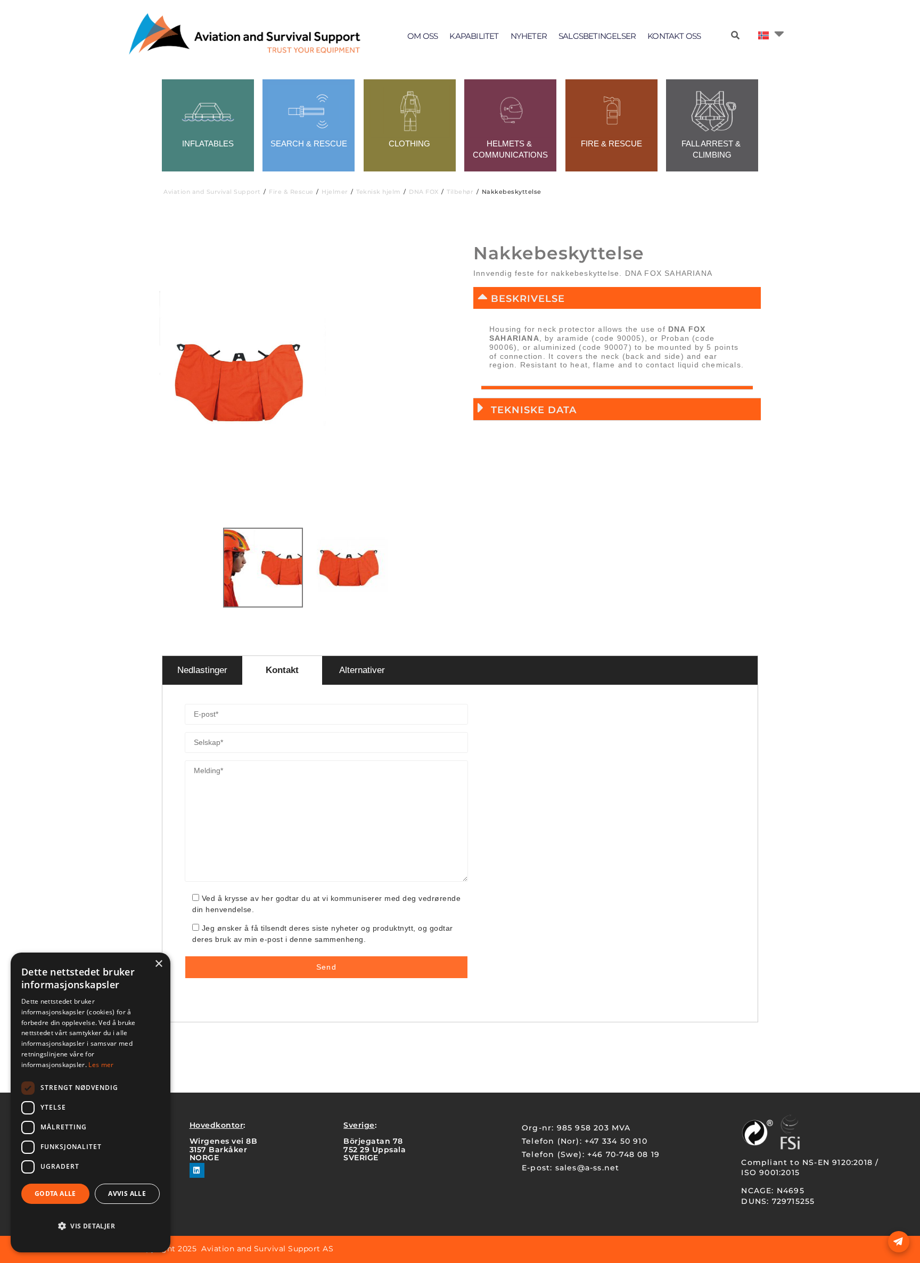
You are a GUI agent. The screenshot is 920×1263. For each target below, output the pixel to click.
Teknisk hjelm (378, 191)
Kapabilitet (473, 36)
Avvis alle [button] (127, 1193)
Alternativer (362, 670)
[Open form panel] (898, 1241)
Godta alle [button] (55, 1193)
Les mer (100, 1064)
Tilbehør (460, 191)
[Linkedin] (197, 1170)
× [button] (158, 964)
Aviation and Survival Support (212, 191)
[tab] (617, 388)
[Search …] (735, 35)
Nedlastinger (202, 670)
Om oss (422, 36)
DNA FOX (424, 191)
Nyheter (529, 36)
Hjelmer (335, 191)
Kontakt (282, 670)
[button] (617, 298)
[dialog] (90, 1102)
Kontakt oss (674, 36)
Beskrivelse (528, 299)
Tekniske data (534, 410)
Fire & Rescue (291, 191)
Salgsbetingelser (597, 36)
